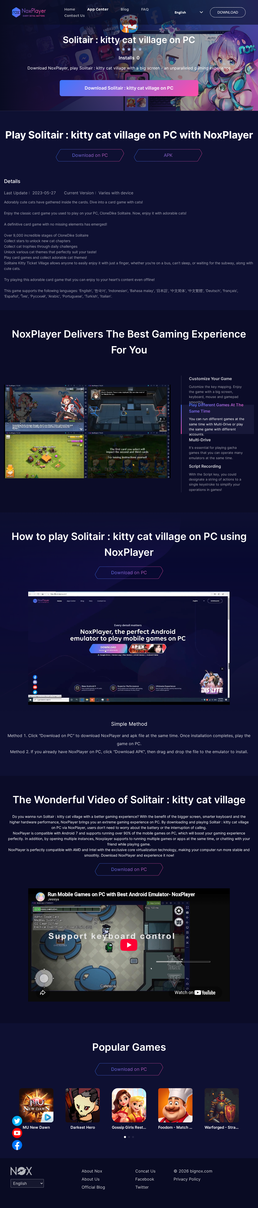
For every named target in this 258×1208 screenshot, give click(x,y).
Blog (125, 9)
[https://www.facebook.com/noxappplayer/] (17, 1145)
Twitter (142, 1187)
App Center (98, 9)
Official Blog (93, 1187)
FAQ (145, 9)
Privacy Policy (187, 1179)
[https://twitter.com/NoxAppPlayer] (17, 1121)
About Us (91, 1179)
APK (168, 155)
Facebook (144, 1179)
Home (69, 9)
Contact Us (74, 15)
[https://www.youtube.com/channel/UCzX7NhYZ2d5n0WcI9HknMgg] (17, 1133)
